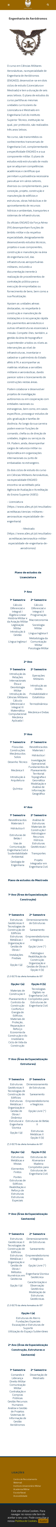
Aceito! (43, 1520)
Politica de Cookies (26, 1520)
